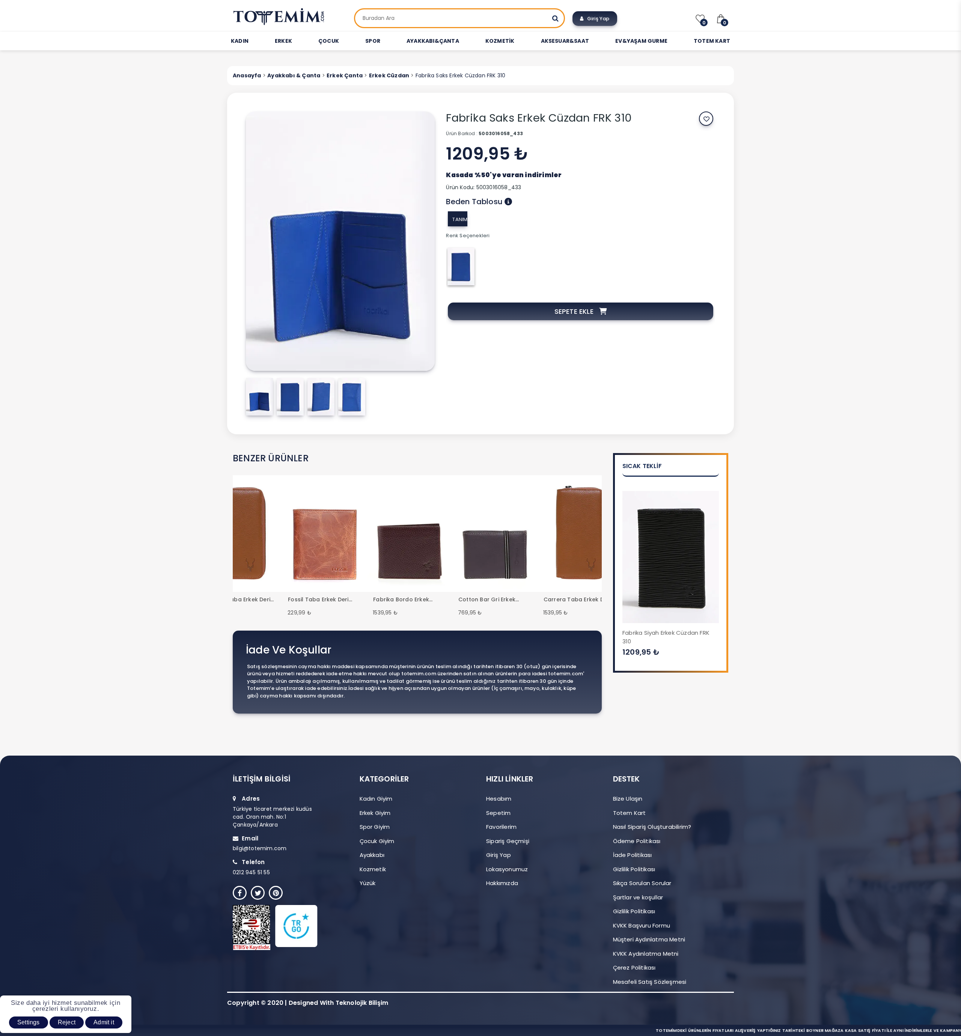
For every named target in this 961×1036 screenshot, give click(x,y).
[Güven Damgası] (285, 927)
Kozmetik (373, 869)
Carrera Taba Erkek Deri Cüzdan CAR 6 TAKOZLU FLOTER (236, 600)
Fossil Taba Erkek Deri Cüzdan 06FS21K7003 (318, 600)
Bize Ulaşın (628, 799)
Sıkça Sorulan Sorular (642, 883)
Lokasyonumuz (507, 869)
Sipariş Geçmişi (507, 841)
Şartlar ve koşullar (638, 897)
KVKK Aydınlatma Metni (646, 954)
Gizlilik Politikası (634, 869)
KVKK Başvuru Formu (641, 925)
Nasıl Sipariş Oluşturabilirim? (652, 827)
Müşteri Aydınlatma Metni (649, 939)
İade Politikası (632, 855)
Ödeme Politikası (637, 841)
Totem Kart (629, 813)
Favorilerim (501, 827)
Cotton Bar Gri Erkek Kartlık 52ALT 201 (486, 600)
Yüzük (368, 883)
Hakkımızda (502, 883)
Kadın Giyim (376, 799)
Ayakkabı (372, 855)
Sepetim (498, 813)
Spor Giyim (375, 827)
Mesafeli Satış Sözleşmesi (650, 982)
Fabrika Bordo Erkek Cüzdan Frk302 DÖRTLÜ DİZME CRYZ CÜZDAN (405, 600)
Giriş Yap (596, 18)
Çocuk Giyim (377, 841)
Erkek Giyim (375, 813)
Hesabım (498, 799)
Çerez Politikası (634, 967)
